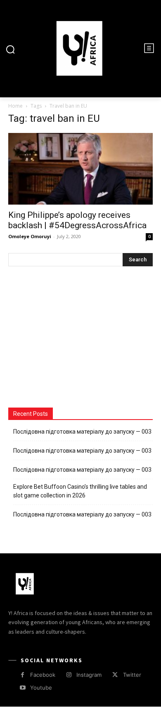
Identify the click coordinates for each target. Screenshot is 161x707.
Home (15, 105)
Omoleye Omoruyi (29, 236)
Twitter (132, 674)
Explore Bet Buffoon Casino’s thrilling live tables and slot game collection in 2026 (80, 491)
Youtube (41, 687)
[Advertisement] (70, 338)
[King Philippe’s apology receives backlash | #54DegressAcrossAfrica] (80, 169)
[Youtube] (22, 688)
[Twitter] (115, 675)
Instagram (89, 674)
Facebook (42, 674)
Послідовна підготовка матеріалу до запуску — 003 (82, 431)
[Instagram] (69, 675)
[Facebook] (22, 675)
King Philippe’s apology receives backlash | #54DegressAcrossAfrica (77, 220)
